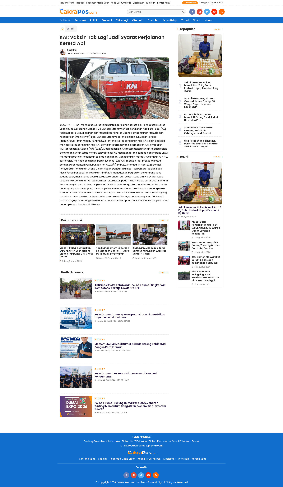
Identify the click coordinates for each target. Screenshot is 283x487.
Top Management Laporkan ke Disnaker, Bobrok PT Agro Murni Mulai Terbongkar (112, 251)
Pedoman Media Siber (97, 2)
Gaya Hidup (170, 20)
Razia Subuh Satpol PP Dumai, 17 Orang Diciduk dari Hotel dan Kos (201, 117)
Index (163, 220)
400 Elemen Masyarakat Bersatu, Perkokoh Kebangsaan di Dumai (198, 130)
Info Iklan (150, 2)
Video (196, 20)
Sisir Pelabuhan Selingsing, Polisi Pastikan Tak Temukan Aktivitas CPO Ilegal (201, 143)
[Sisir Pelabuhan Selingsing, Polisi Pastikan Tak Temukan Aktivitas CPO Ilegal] (184, 275)
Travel (185, 20)
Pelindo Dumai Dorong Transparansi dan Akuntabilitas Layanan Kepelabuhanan (130, 316)
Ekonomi (107, 20)
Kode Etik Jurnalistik (121, 2)
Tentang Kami (67, 2)
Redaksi (80, 2)
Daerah (152, 20)
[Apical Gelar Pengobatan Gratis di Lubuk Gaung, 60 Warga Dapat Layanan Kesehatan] (184, 225)
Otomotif (137, 20)
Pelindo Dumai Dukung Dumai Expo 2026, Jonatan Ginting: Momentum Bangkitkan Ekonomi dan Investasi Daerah (130, 406)
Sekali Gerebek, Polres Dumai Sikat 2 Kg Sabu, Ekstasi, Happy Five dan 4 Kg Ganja (201, 87)
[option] (78, 244)
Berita (70, 28)
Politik (93, 20)
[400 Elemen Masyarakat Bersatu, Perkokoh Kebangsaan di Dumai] (184, 260)
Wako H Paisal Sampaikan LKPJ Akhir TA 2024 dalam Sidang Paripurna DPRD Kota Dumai (76, 252)
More (207, 20)
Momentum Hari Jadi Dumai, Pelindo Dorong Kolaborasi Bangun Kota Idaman (130, 345)
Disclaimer (138, 2)
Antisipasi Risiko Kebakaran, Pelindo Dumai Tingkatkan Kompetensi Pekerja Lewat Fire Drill (130, 286)
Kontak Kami (163, 2)
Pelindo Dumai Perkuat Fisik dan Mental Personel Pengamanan (126, 375)
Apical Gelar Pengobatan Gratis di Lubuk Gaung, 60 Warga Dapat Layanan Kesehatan (199, 103)
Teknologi (122, 20)
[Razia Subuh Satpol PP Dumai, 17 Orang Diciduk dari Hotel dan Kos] (184, 246)
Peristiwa (80, 20)
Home (66, 20)
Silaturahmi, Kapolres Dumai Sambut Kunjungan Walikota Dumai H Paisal (149, 251)
